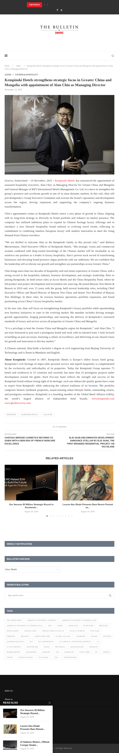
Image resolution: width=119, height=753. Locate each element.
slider (18, 66)
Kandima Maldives (15, 642)
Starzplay (69, 652)
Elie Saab (94, 631)
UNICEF (10, 657)
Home (7, 66)
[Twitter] (61, 10)
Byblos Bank (13, 631)
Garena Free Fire (42, 636)
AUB (49, 626)
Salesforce (31, 652)
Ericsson (25, 636)
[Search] (112, 55)
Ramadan (93, 647)
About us (9, 699)
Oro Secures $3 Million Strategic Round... (32, 712)
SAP (57, 652)
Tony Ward (84, 652)
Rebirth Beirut (13, 652)
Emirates (11, 636)
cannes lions (30, 631)
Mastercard (32, 647)
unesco (106, 652)
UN (96, 652)
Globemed (81, 636)
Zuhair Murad (70, 657)
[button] (44, 4)
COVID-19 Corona (77, 631)
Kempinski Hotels (65, 180)
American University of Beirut (41, 620)
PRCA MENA (60, 647)
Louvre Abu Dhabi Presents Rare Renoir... (32, 727)
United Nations (25, 657)
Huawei (94, 636)
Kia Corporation (46, 642)
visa (56, 657)
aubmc (60, 626)
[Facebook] (57, 10)
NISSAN (47, 647)
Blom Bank (88, 626)
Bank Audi (73, 626)
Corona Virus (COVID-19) (53, 631)
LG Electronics (14, 647)
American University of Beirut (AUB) (79, 620)
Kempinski (11, 414)
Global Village (63, 636)
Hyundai (107, 636)
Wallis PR (47, 414)
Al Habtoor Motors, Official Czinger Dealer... (34, 743)
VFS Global (43, 657)
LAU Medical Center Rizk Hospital (75, 642)
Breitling (103, 626)
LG (98, 642)
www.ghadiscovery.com (18, 403)
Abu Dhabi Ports (14, 620)
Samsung (46, 652)
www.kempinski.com (103, 398)
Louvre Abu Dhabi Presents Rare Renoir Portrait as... (55, 5)
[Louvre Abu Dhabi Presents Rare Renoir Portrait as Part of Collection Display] (87, 482)
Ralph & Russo (77, 647)
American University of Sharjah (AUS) (24, 626)
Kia (31, 642)
